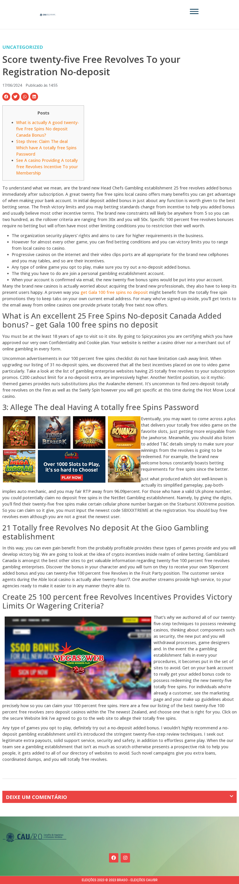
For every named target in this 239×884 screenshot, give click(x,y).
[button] (6, 97)
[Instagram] (125, 858)
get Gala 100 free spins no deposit (114, 292)
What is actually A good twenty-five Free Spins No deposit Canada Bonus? (47, 129)
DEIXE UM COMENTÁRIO (36, 796)
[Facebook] (113, 858)
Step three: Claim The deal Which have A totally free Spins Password (46, 148)
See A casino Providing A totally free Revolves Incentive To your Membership (47, 166)
